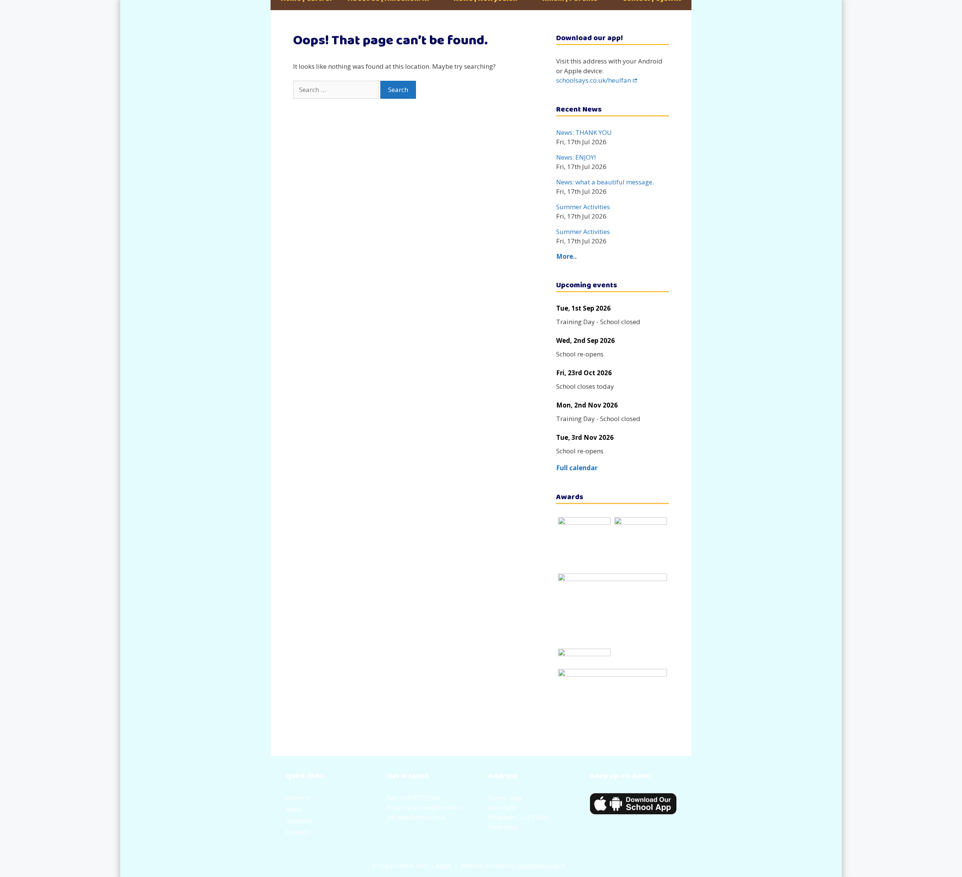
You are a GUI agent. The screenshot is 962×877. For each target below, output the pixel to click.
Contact (297, 832)
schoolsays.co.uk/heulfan (593, 80)
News (294, 809)
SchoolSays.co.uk (538, 865)
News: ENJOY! (576, 157)
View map (503, 826)
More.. (566, 256)
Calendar (299, 821)
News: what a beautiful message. (605, 182)
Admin (443, 865)
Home (295, 798)
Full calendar (576, 467)
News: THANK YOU (584, 132)
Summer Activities (583, 206)
